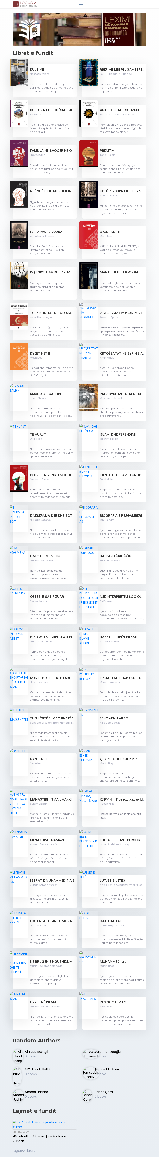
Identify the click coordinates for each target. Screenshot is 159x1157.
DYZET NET (38, 759)
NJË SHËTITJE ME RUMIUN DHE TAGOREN (63, 191)
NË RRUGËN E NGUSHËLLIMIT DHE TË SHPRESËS (67, 961)
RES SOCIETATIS (113, 1002)
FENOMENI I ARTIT (114, 718)
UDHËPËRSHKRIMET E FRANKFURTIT (128, 191)
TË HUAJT (38, 434)
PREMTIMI (107, 150)
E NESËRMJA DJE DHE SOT (51, 515)
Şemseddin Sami (107, 1069)
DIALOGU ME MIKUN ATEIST (52, 637)
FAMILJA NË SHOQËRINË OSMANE (56, 150)
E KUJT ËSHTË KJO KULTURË (122, 677)
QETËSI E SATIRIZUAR (47, 596)
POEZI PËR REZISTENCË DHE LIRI (55, 475)
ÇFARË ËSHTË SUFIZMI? (118, 759)
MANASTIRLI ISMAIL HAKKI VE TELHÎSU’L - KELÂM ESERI (74, 799)
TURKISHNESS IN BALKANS (51, 312)
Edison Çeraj (104, 1092)
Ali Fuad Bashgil (36, 1051)
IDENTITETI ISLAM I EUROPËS (122, 475)
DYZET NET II (40, 353)
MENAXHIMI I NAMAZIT (48, 840)
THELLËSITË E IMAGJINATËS (52, 718)
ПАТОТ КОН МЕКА (45, 556)
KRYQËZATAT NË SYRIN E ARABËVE (127, 353)
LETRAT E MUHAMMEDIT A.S (52, 880)
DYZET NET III (110, 231)
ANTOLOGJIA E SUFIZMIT (120, 110)
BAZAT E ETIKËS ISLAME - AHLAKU (127, 637)
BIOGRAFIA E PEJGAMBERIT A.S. (125, 515)
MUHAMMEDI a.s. (113, 961)
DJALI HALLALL (111, 921)
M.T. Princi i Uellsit (38, 1069)
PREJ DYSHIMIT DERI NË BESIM (124, 394)
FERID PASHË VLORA (46, 231)
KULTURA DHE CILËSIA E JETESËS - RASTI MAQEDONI (72, 110)
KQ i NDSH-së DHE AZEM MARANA (58, 272)
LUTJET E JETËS (112, 880)
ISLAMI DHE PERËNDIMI (118, 434)
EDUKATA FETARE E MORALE (52, 921)
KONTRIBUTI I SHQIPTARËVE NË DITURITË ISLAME (69, 677)
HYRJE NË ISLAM (43, 1002)
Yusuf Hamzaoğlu (108, 1051)
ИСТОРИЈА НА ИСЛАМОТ (121, 312)
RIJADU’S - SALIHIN (45, 394)
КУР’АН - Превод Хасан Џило (124, 799)
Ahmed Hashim (36, 1092)
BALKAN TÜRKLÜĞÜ (115, 556)
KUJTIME (37, 69)
